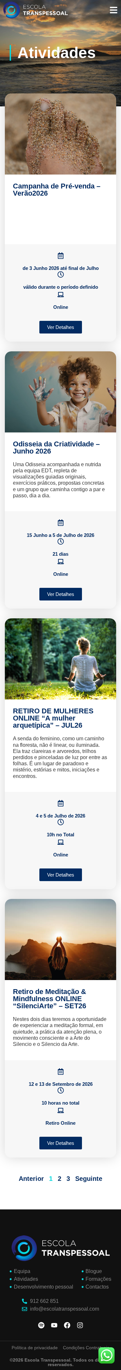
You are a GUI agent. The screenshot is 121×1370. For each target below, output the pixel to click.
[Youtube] (54, 1325)
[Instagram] (80, 1325)
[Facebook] (67, 1325)
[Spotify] (41, 1325)
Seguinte (88, 1178)
